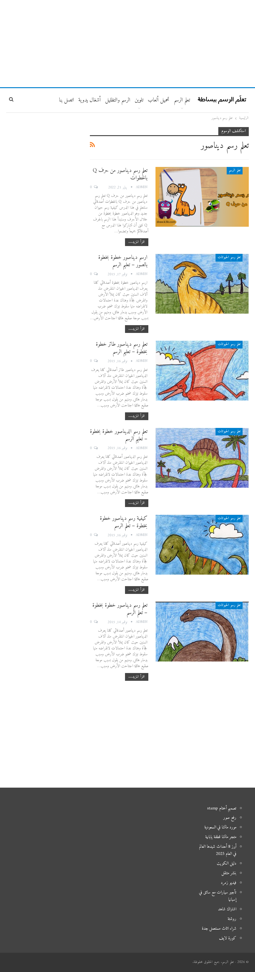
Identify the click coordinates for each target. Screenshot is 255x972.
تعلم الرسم (182, 100)
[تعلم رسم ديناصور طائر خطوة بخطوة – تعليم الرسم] (202, 371)
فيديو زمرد (228, 883)
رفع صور (229, 818)
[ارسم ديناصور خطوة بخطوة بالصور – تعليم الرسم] (202, 284)
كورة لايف (227, 938)
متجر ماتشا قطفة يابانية (220, 837)
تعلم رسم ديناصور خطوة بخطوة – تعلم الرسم (119, 609)
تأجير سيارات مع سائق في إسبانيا (217, 896)
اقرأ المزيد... (136, 242)
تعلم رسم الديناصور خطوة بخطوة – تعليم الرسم (118, 435)
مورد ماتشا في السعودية (220, 827)
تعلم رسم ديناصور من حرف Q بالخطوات (120, 174)
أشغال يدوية (89, 100)
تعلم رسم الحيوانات (229, 257)
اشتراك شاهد (227, 909)
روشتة (232, 919)
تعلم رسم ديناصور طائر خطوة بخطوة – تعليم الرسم (121, 348)
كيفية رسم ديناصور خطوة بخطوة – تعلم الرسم (123, 522)
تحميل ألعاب (158, 100)
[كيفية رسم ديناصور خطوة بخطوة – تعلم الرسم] (202, 545)
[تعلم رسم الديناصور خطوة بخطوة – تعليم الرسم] (202, 458)
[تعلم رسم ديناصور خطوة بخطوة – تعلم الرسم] (202, 631)
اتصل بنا (66, 100)
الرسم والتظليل (117, 100)
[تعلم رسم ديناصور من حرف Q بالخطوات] (202, 197)
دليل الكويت (226, 863)
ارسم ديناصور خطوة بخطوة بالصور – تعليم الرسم (122, 261)
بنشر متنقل (228, 873)
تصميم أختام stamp (221, 808)
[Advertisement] (127, 43)
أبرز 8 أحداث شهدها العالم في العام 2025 (217, 850)
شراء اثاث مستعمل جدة (219, 928)
